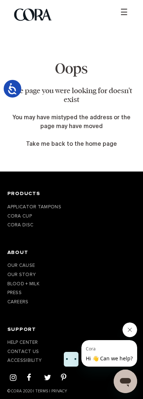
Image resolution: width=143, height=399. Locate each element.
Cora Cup (19, 216)
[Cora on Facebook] (29, 378)
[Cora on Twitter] (47, 378)
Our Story (21, 275)
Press (14, 293)
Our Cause (21, 265)
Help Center (22, 342)
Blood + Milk (23, 284)
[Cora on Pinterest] (63, 378)
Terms (41, 391)
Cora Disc (20, 225)
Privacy (59, 391)
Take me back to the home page (71, 143)
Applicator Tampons (34, 207)
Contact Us (23, 351)
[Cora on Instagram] (13, 378)
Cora (16, 391)
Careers (18, 302)
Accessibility (24, 360)
